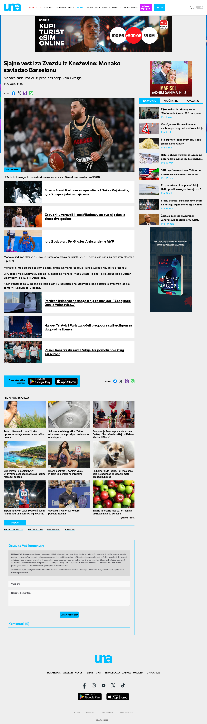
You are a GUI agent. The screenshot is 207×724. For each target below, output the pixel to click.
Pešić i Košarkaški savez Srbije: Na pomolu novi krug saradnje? (84, 351)
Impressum (90, 712)
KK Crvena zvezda (14, 529)
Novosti (61, 7)
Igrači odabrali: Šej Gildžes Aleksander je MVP (79, 241)
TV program (130, 7)
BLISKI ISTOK (35, 7)
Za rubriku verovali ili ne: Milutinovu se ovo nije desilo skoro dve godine (85, 216)
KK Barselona (36, 529)
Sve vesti (49, 7)
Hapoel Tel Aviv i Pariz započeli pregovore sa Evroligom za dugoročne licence (88, 327)
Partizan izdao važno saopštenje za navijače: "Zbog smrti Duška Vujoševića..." (88, 302)
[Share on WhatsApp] (31, 93)
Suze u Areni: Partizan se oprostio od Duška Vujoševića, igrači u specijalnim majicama (87, 192)
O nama (77, 712)
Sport (79, 7)
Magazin (117, 7)
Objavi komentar (69, 614)
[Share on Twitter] (19, 93)
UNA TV (159, 7)
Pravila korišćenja (106, 712)
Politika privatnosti (126, 712)
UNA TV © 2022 (102, 720)
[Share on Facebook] (13, 93)
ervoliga (70, 529)
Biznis (71, 7)
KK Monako (54, 529)
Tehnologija (92, 7)
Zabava (106, 7)
